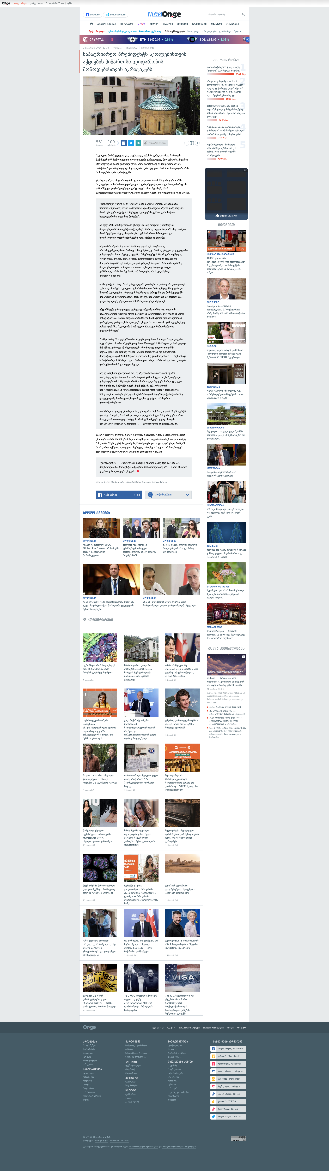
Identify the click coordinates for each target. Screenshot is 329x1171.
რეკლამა (232, 24)
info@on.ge (101, 1140)
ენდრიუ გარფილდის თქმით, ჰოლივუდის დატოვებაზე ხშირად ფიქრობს (182, 712)
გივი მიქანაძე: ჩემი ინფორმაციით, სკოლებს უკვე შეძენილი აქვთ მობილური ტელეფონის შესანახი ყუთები (113, 587)
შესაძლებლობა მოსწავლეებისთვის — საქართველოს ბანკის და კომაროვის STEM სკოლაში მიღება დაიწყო (182, 767)
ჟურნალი (126, 24)
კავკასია (87, 1057)
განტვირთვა (36, 3)
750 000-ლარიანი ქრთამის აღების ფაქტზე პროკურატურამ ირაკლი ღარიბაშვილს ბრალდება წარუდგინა (141, 987)
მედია (86, 1099)
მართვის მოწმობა (55, 3)
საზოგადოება (209, 31)
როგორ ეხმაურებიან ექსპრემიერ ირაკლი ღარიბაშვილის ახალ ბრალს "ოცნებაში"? (143, 537)
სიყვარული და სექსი (178, 1092)
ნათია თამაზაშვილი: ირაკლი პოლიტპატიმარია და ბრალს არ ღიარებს (183, 536)
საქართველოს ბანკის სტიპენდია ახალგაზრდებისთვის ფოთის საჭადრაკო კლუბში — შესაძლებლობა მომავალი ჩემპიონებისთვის (100, 712)
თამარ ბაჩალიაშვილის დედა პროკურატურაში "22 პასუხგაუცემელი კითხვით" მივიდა (141, 767)
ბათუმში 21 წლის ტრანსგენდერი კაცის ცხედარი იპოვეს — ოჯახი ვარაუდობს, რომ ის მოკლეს (100, 987)
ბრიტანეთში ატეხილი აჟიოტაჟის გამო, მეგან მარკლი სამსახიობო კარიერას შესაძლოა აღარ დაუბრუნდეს (141, 822)
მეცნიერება (131, 1073)
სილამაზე (172, 1065)
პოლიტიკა (193, 31)
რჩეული (216, 24)
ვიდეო (154, 24)
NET (141, 24)
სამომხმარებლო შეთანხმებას (143, 1146)
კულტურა (131, 1078)
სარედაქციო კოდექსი (189, 1028)
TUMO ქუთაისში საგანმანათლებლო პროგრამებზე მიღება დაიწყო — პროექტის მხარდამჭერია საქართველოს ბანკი (226, 252)
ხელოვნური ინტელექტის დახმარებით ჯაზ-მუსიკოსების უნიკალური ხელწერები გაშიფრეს (182, 822)
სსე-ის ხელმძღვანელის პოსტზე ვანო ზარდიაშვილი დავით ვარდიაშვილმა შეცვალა (173, 585)
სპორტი (130, 1090)
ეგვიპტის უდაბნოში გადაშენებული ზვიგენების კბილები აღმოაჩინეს (182, 877)
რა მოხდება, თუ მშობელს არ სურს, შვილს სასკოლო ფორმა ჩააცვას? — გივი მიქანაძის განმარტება (141, 932)
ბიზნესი (129, 1049)
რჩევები (172, 1099)
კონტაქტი (241, 1028)
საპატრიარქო (133, 482)
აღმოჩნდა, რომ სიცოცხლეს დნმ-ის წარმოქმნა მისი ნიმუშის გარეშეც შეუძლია (100, 657)
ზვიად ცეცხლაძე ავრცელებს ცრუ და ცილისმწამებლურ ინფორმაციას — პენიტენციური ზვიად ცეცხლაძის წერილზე (227, 733)
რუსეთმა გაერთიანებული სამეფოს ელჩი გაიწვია (226, 461)
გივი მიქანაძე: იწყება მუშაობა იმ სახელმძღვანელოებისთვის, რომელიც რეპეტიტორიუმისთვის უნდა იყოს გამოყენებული (141, 712)
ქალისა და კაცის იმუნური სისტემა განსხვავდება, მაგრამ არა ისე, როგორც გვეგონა (226, 540)
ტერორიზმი (89, 1049)
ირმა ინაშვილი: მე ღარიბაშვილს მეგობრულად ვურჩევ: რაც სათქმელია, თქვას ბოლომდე (182, 657)
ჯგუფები (94, 15)
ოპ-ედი (168, 24)
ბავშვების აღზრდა (177, 1053)
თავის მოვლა (174, 1057)
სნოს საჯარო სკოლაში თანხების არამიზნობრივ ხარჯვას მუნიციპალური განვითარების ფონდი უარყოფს (141, 657)
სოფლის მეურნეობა (135, 1057)
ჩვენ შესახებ (158, 1028)
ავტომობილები (175, 1073)
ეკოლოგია (88, 1073)
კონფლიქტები (90, 1060)
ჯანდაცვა (87, 1080)
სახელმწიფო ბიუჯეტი (136, 1053)
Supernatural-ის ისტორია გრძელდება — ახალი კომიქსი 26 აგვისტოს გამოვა (100, 767)
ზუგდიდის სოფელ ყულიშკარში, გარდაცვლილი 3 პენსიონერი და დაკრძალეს (226, 421)
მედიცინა (172, 1049)
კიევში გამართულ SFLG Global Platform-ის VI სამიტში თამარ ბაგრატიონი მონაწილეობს (103, 537)
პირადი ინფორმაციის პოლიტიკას (179, 1146)
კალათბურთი (132, 1102)
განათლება (88, 1077)
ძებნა (69, 3)
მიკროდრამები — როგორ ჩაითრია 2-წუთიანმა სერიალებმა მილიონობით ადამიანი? (226, 621)
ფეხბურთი (130, 1094)
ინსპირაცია (173, 1096)
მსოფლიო (88, 1053)
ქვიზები (182, 24)
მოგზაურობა (174, 1069)
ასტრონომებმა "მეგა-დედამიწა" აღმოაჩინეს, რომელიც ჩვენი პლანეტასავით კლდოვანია (225, 720)
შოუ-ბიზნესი (131, 1085)
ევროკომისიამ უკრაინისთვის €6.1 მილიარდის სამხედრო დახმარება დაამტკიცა (182, 932)
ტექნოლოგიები (133, 1065)
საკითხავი (199, 24)
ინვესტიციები (117, 15)
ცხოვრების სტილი (180, 1061)
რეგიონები (88, 1088)
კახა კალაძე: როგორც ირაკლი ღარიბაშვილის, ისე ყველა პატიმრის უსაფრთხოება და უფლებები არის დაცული (100, 932)
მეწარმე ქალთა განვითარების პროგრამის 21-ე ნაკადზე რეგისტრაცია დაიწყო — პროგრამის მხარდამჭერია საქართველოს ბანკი (141, 877)
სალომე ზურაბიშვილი (154, 482)
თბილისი (87, 1084)
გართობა (172, 1080)
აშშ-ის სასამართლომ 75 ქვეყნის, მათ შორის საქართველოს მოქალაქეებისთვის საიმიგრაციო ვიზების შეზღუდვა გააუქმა (182, 987)
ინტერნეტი (130, 1069)
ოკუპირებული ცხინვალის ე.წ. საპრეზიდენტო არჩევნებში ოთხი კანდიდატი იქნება (226, 381)
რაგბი (128, 1098)
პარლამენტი (89, 1045)
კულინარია (173, 1077)
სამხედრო (88, 1064)
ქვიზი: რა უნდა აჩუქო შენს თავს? (225, 707)
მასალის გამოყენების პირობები (218, 1028)
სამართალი (89, 1092)
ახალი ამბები (20, 3)
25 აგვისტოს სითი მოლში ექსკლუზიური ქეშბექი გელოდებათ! (227, 712)
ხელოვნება (131, 1081)
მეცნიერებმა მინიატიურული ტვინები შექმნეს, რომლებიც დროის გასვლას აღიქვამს (100, 877)
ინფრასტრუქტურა (92, 1096)
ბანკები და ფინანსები (136, 1045)
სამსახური (173, 1088)
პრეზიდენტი (132, 48)
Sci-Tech (131, 1061)
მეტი (236, 31)
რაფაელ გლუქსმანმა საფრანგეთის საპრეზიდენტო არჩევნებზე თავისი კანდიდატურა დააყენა (226, 298)
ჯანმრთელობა (178, 1041)
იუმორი (172, 1084)
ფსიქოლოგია (175, 1045)
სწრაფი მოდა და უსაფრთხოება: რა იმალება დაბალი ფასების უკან (226, 499)
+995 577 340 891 (119, 1140)
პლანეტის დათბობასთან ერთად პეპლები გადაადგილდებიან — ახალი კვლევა (226, 580)
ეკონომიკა (225, 31)
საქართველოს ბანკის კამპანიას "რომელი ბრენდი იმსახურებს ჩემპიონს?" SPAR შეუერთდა (226, 340)
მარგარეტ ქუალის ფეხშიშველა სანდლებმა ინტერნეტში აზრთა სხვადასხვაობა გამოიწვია (100, 822)
